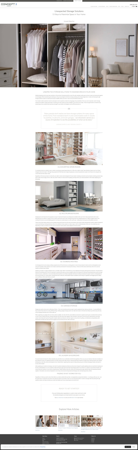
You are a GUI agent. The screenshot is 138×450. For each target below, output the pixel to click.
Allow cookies (127, 446)
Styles (107, 6)
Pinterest (92, 440)
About (122, 6)
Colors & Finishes (101, 6)
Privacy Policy (42, 446)
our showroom (60, 397)
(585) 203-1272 (133, 4)
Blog (119, 6)
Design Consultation (113, 6)
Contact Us (127, 6)
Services (43, 439)
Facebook (93, 438)
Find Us (57, 436)
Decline (133, 446)
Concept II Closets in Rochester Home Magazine (68, 428)
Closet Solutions (94, 6)
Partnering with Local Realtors (41, 428)
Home (43, 438)
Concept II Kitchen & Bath (68, 0)
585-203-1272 (73, 397)
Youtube (92, 441)
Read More (37, 430)
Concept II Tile (59, 0)
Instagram (93, 439)
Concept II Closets (78, 0)
